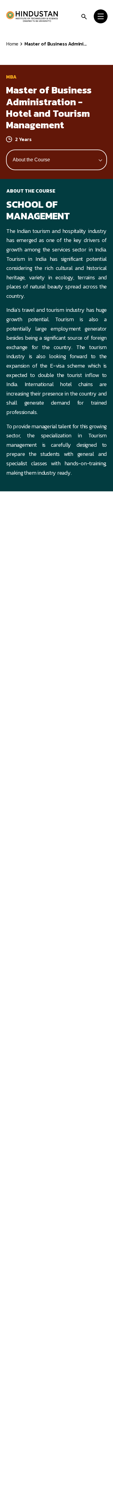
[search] (84, 16)
